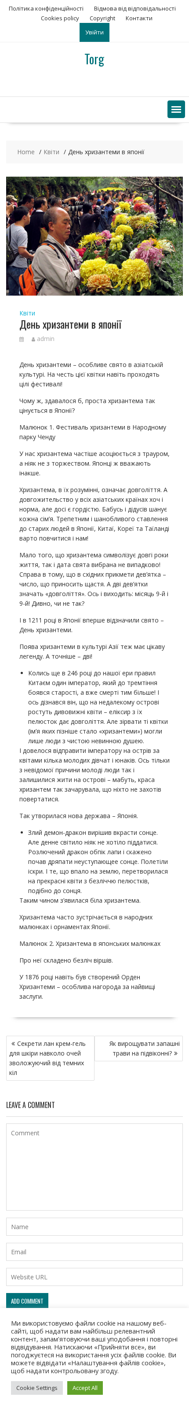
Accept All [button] (85, 1388)
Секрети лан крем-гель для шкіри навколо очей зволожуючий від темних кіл (47, 1058)
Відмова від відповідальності (135, 8)
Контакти (139, 18)
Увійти (94, 32)
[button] (176, 109)
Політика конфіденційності (46, 8)
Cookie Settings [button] (37, 1388)
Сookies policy (60, 18)
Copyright (102, 18)
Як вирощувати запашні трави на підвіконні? (144, 1048)
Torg (94, 59)
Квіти (27, 313)
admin (46, 338)
